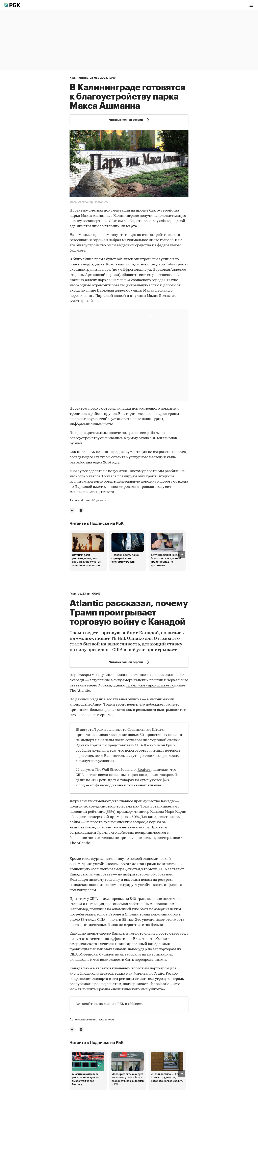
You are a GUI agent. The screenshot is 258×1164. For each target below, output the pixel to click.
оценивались (111, 438)
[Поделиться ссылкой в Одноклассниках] (81, 510)
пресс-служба (153, 221)
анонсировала (123, 487)
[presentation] (181, 554)
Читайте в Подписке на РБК (97, 524)
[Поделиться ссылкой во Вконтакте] (72, 510)
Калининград (79, 77)
